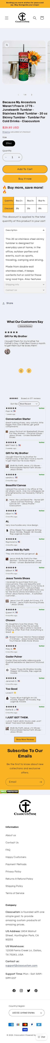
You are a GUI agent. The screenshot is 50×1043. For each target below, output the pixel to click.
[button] (6, 18)
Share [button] (9, 303)
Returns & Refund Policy (19, 879)
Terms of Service (15, 893)
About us (11, 835)
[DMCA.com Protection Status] (9, 792)
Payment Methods (16, 864)
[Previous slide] (21, 370)
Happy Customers (16, 857)
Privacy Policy (13, 871)
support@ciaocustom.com (22, 965)
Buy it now (25, 178)
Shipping (6, 132)
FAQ (8, 850)
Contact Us (12, 842)
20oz (9, 143)
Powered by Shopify (34, 1035)
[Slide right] (32, 95)
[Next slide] (29, 370)
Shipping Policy (14, 886)
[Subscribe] (40, 782)
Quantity (7, 151)
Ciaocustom (19, 1035)
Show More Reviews (25, 739)
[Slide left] (18, 95)
